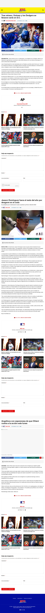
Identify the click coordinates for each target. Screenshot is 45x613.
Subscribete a (23, 93)
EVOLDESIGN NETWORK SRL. (26, 607)
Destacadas (4, 142)
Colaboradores (19, 598)
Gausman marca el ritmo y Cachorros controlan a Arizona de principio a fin (33, 128)
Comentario (4, 158)
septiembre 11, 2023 (21, 20)
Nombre (3, 173)
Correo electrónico (5, 178)
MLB (26, 20)
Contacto (14, 598)
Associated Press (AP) (11, 20)
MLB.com (8, 207)
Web (24, 178)
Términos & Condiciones (28, 598)
